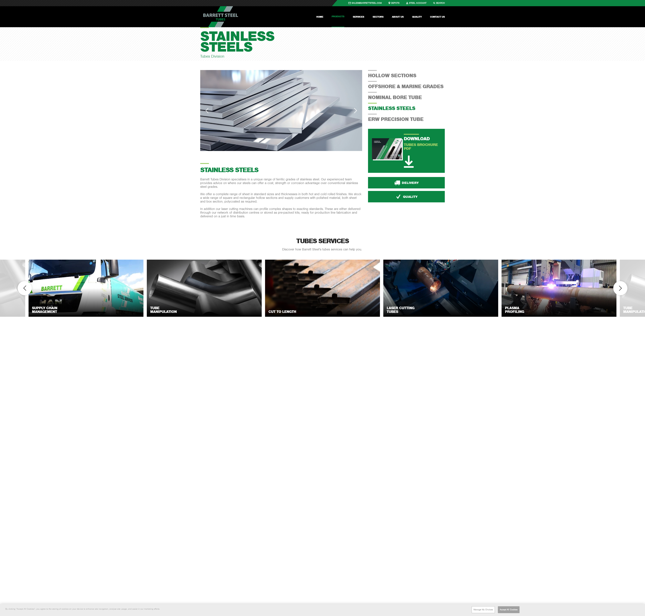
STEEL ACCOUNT (417, 3)
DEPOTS (395, 3)
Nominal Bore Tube (395, 97)
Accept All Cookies (509, 609)
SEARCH (440, 3)
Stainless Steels (391, 108)
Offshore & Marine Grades (405, 86)
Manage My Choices (483, 609)
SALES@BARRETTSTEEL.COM (367, 3)
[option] (281, 110)
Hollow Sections (392, 75)
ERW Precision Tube (395, 119)
